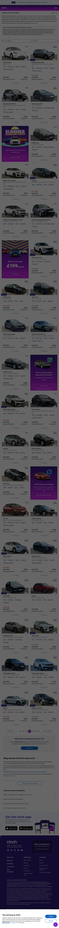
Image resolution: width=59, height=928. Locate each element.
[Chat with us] (55, 924)
